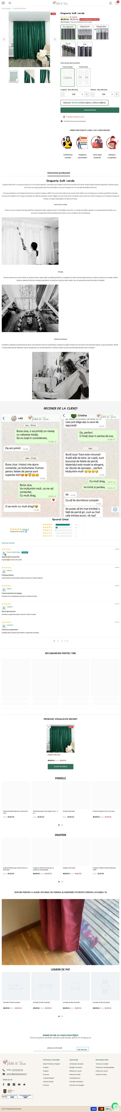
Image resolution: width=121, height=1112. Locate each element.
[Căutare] (10, 3)
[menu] (3, 3)
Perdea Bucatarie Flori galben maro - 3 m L (45, 812)
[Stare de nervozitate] (24, 1084)
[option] (29, 39)
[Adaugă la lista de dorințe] (49, 727)
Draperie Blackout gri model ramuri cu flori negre (15, 869)
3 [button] (61, 641)
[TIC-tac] (13, 1084)
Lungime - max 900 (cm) (69, 90)
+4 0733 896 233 (17, 1070)
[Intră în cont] (110, 3)
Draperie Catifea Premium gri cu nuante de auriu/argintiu (43, 869)
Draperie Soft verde (69, 868)
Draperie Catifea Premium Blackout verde (104, 869)
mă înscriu (82, 1050)
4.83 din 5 (25, 529)
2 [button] (62, 825)
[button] (4, 39)
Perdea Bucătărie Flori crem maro (104, 811)
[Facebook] (3, 1084)
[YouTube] (19, 1084)
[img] (6, 549)
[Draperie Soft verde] (61, 739)
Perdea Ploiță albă (69, 811)
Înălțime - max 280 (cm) (99, 90)
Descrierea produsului (59, 173)
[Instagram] (8, 1084)
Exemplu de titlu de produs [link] (11, 1002)
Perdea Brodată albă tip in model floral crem (15, 812)
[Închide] (45, 1096)
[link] (31, 465)
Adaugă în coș (90, 110)
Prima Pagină (6, 8)
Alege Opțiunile (60, 766)
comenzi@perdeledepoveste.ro (16, 1074)
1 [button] (59, 825)
